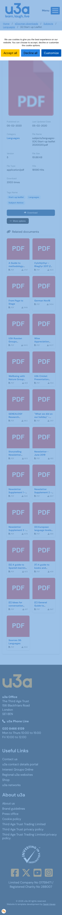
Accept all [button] (10, 53)
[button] (4, 911)
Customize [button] (51, 53)
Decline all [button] (30, 53)
